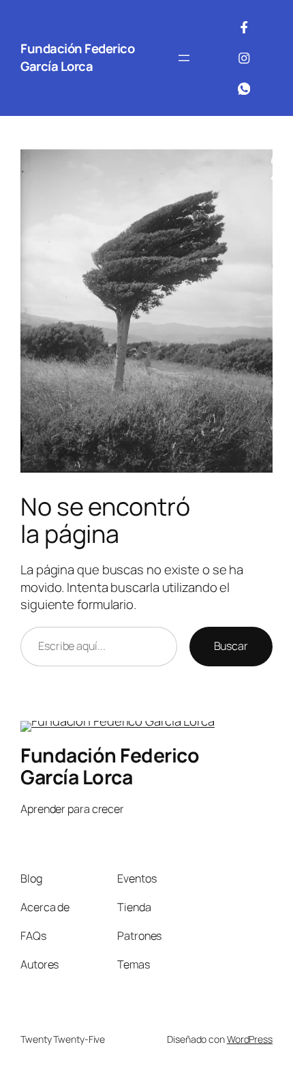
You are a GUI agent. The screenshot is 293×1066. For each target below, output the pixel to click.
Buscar (231, 645)
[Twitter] (244, 58)
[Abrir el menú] (184, 58)
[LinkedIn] (244, 88)
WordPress (250, 1039)
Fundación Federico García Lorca (77, 57)
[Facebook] (244, 27)
